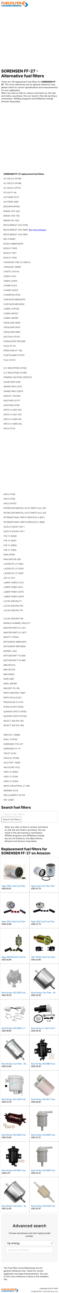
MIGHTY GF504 (11, 637)
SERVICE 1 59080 (11, 735)
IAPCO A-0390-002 (12, 424)
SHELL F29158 (10, 739)
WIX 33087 (8, 800)
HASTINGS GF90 (11, 405)
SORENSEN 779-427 (13, 744)
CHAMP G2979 (10, 290)
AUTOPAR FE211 (11, 197)
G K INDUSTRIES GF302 (15, 368)
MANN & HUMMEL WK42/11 (16, 623)
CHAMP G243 (10, 285)
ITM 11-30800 (10, 545)
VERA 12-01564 (10, 781)
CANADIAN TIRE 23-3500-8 (16, 262)
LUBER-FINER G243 (13, 587)
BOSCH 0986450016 (13, 243)
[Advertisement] (29, 37)
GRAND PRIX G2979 (13, 391)
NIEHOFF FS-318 (11, 688)
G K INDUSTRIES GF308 (15, 372)
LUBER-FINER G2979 (13, 596)
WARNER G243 (10, 790)
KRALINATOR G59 (12, 559)
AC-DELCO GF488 (12, 183)
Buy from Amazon (37, 230)
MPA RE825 (9, 674)
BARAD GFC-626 (11, 211)
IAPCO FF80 (9, 494)
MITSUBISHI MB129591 (14, 646)
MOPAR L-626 (10, 651)
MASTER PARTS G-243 (14, 628)
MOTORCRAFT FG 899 (14, 660)
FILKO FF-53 (9, 346)
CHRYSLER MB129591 (14, 304)
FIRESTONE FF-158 (12, 350)
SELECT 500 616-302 (13, 721)
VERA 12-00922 (10, 772)
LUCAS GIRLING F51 (13, 610)
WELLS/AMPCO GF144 (14, 795)
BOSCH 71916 (10, 257)
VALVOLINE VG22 (11, 767)
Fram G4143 (9, 360)
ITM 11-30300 (10, 536)
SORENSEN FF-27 (12, 748)
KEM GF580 (9, 554)
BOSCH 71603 (10, 248)
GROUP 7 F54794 (12, 396)
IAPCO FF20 (9, 428)
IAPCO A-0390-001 (12, 419)
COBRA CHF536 (11, 309)
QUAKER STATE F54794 (15, 716)
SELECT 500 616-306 (13, 725)
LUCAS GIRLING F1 (12, 601)
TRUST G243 (9, 753)
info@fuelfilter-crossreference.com (44, 1291)
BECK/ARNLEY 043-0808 (15, 230)
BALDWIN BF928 (11, 206)
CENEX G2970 (10, 281)
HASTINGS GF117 (11, 400)
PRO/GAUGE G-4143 (13, 702)
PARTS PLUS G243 (12, 697)
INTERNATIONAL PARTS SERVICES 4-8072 (24, 517)
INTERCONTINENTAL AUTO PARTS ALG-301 (24, 508)
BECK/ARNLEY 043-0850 (15, 234)
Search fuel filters (11, 819)
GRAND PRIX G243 (12, 386)
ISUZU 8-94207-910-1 (14, 527)
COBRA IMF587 (10, 318)
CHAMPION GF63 (11, 295)
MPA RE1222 (9, 665)
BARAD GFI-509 (11, 220)
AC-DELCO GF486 (12, 178)
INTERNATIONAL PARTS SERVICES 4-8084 (24, 522)
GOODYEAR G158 (11, 382)
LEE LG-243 (9, 578)
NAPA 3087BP (10, 683)
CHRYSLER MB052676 (14, 299)
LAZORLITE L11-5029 (13, 568)
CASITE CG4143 (11, 271)
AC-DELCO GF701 (12, 188)
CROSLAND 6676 (11, 327)
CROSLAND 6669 (11, 323)
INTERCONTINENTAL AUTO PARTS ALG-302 (24, 513)
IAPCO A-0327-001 (12, 414)
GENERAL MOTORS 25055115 (17, 377)
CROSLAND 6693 (11, 332)
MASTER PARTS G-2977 (15, 632)
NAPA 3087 (8, 679)
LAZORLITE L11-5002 (13, 564)
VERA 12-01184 (10, 776)
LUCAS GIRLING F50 (13, 606)
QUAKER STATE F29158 (14, 711)
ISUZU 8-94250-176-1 (14, 531)
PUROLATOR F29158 (13, 707)
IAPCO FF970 (9, 503)
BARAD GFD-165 (11, 216)
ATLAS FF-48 (9, 192)
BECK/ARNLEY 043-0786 (15, 225)
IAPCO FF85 (9, 499)
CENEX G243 (9, 276)
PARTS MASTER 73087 (14, 693)
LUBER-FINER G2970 (13, 592)
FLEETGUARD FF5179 (13, 355)
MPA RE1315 (9, 669)
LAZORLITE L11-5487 (13, 573)
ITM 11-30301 (9, 540)
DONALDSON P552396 (14, 341)
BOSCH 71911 (9, 253)
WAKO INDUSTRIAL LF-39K (16, 786)
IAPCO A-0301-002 (12, 410)
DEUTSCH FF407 (11, 336)
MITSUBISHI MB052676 (14, 642)
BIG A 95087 (9, 239)
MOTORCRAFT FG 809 (14, 655)
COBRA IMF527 (10, 313)
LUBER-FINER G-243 (13, 582)
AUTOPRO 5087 (11, 202)
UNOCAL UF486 (11, 758)
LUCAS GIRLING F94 (13, 618)
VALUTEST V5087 (12, 762)
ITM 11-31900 (9, 550)
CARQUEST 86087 (12, 267)
